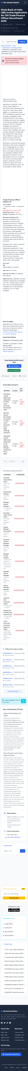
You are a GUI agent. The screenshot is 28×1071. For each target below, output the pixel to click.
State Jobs (4, 1032)
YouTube (23, 376)
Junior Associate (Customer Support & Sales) (7, 625)
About (6, 1067)
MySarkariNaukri (6, 45)
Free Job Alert (19, 1032)
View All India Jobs (13, 691)
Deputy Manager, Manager (6, 587)
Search (22, 42)
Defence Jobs (5, 1037)
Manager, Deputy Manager (6, 504)
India (14, 45)
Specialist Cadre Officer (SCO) (8, 480)
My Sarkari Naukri (11, 2)
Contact (12, 1067)
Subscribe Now (14, 898)
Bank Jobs (4, 1035)
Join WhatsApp (15, 370)
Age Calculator (9, 931)
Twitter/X (14, 376)
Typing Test (8, 927)
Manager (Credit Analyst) (6, 556)
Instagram (7, 376)
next (23, 461)
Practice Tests (19, 1037)
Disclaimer (24, 1067)
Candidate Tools (19, 1035)
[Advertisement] (14, 82)
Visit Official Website (13, 837)
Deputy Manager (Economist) (7, 529)
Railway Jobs (5, 1040)
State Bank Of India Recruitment (12, 47)
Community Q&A (20, 1040)
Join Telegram (15, 366)
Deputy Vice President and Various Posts (8, 612)
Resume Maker (9, 935)
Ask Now (23, 701)
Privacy (18, 1067)
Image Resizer (9, 924)
